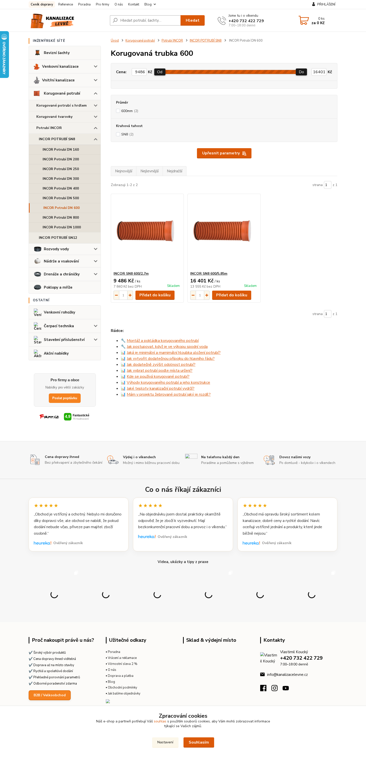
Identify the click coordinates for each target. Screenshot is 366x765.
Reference (65, 4)
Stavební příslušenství (64, 339)
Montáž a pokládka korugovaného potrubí (163, 340)
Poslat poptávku (64, 398)
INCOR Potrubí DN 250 (61, 169)
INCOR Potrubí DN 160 (61, 149)
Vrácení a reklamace (122, 658)
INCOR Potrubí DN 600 (61, 208)
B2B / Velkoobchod (50, 695)
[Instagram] (277, 689)
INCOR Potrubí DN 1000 (62, 227)
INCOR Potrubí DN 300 (61, 179)
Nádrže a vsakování (61, 261)
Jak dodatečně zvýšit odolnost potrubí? (161, 364)
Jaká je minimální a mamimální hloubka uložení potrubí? (174, 352)
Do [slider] (301, 72)
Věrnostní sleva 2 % (122, 664)
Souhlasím (199, 742)
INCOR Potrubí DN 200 (61, 159)
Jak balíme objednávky (124, 693)
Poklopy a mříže (58, 287)
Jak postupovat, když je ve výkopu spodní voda (167, 346)
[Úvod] (67, 20)
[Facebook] (265, 689)
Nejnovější (123, 171)
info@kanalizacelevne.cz (287, 674)
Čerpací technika (59, 325)
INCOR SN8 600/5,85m (208, 273)
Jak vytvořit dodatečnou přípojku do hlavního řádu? (171, 358)
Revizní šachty (57, 52)
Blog (148, 4)
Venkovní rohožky (59, 312)
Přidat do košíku (155, 295)
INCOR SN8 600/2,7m (131, 273)
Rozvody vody (56, 249)
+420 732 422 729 (246, 21)
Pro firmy (102, 4)
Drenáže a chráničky (62, 274)
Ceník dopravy (42, 4)
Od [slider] (159, 72)
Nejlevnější (149, 171)
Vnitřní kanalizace (58, 80)
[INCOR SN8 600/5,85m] (224, 232)
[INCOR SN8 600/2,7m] (147, 232)
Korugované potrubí (62, 93)
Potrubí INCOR (49, 128)
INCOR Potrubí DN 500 (61, 198)
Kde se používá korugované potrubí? (158, 376)
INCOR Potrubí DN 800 (61, 217)
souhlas (160, 721)
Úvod (115, 40)
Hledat (192, 20)
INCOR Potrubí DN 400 (61, 188)
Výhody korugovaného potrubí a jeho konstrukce (168, 382)
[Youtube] (288, 689)
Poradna (84, 4)
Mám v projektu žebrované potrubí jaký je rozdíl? (169, 394)
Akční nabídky (56, 353)
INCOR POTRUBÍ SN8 (57, 139)
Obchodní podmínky (122, 687)
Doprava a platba (120, 676)
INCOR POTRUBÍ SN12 (58, 237)
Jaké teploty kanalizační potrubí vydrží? (160, 388)
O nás (119, 4)
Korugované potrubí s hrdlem (61, 105)
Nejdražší (174, 171)
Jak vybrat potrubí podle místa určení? (159, 370)
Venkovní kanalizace (60, 66)
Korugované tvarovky (54, 116)
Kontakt (133, 4)
